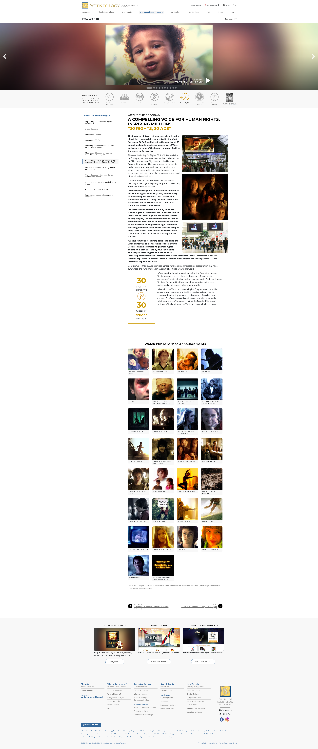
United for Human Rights (96, 115)
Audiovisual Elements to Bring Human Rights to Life (199, 608)
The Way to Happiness (195, 686)
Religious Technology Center (200, 731)
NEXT (215, 604)
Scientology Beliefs (114, 690)
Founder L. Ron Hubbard (116, 686)
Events (220, 12)
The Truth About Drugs (195, 701)
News (233, 12)
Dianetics (98, 731)
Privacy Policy (202, 743)
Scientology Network (112, 731)
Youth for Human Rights (135, 737)
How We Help (90, 18)
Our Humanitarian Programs (151, 12)
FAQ (208, 12)
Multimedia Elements (93, 135)
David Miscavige (182, 731)
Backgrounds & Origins (115, 697)
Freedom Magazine (143, 734)
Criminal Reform (193, 694)
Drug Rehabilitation (194, 697)
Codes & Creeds (113, 701)
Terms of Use (223, 743)
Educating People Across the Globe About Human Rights (99, 146)
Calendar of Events (167, 690)
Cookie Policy (212, 743)
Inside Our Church (88, 686)
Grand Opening (87, 690)
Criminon (184, 734)
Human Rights (192, 705)
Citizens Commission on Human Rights (161, 737)
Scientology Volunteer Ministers (91, 734)
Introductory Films (167, 708)
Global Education (92, 129)
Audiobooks (165, 701)
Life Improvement (140, 694)
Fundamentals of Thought (143, 714)
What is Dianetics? (114, 694)
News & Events (167, 684)
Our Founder (127, 12)
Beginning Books (166, 698)
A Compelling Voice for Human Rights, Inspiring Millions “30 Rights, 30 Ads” (101, 161)
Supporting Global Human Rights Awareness (98, 122)
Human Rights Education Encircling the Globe (100, 183)
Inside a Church (113, 705)
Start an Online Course (221, 731)
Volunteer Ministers (194, 712)
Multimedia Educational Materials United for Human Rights (151, 608)
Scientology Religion (129, 731)
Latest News (165, 686)
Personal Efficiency (141, 690)
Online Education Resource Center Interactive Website (99, 176)
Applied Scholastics (208, 734)
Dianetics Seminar (140, 686)
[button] (149, 88)
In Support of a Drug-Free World (92, 737)
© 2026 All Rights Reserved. (104, 743)
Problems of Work (141, 711)
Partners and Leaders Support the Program (99, 196)
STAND (156, 734)
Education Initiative (92, 140)
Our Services (194, 12)
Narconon (194, 734)
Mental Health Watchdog (196, 708)
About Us (86, 12)
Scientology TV (211, 5)
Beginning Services (142, 684)
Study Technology (193, 690)
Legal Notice (233, 743)
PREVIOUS (138, 604)
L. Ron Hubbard (86, 731)
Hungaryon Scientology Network (92, 696)
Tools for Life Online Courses (145, 707)
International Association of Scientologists (120, 734)
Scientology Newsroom (165, 731)
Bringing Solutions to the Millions (98, 189)
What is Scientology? (106, 12)
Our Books (174, 12)
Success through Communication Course (142, 698)
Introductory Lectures (168, 705)
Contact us (197, 5)
